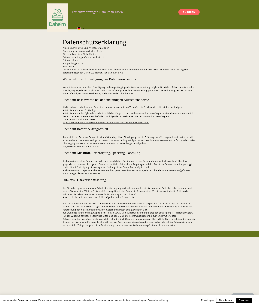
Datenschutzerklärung (158, 300)
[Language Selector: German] (80, 28)
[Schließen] (255, 300)
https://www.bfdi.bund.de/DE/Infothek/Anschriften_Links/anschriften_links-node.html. (106, 122)
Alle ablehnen (225, 300)
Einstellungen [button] (207, 300)
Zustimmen (244, 300)
